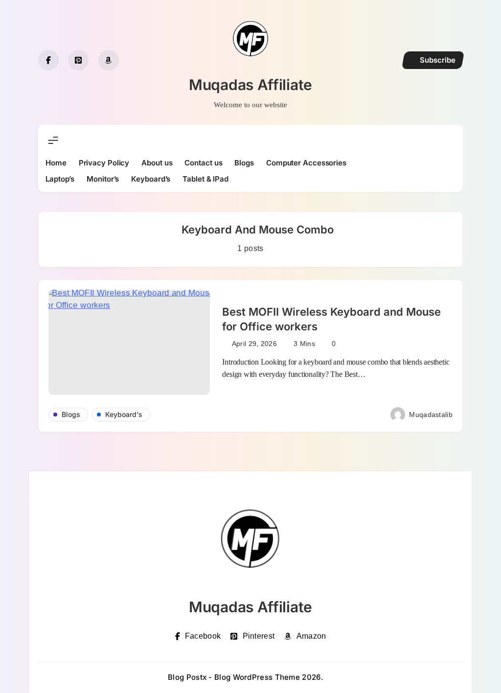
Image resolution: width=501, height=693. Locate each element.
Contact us (203, 162)
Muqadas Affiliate (250, 84)
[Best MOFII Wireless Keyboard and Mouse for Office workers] (129, 342)
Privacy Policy (104, 162)
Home (56, 162)
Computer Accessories (306, 162)
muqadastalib (431, 414)
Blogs (244, 162)
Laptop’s (60, 179)
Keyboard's (123, 414)
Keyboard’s (150, 179)
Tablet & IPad (205, 179)
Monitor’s (103, 179)
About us (156, 162)
